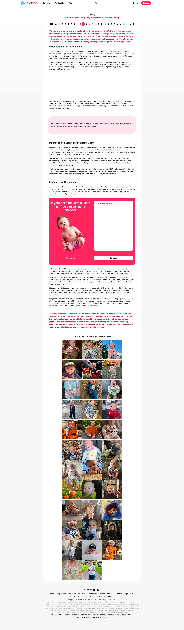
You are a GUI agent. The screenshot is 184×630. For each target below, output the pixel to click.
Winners (77, 593)
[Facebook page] (94, 590)
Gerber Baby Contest (97, 612)
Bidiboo (51, 593)
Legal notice (128, 593)
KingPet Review (83, 612)
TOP (51, 24)
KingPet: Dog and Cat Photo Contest (84, 614)
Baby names (92, 593)
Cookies (119, 593)
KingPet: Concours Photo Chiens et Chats (115, 614)
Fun (70, 3)
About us (87, 596)
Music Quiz (102, 617)
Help (84, 593)
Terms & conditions (106, 593)
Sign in (135, 3)
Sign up (146, 3)
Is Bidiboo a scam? (75, 596)
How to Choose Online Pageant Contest (118, 612)
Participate (59, 3)
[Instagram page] (98, 590)
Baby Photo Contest (64, 593)
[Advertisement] (92, 85)
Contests (46, 3)
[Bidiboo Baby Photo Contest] (29, 3)
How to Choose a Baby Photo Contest (64, 612)
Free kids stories (99, 596)
